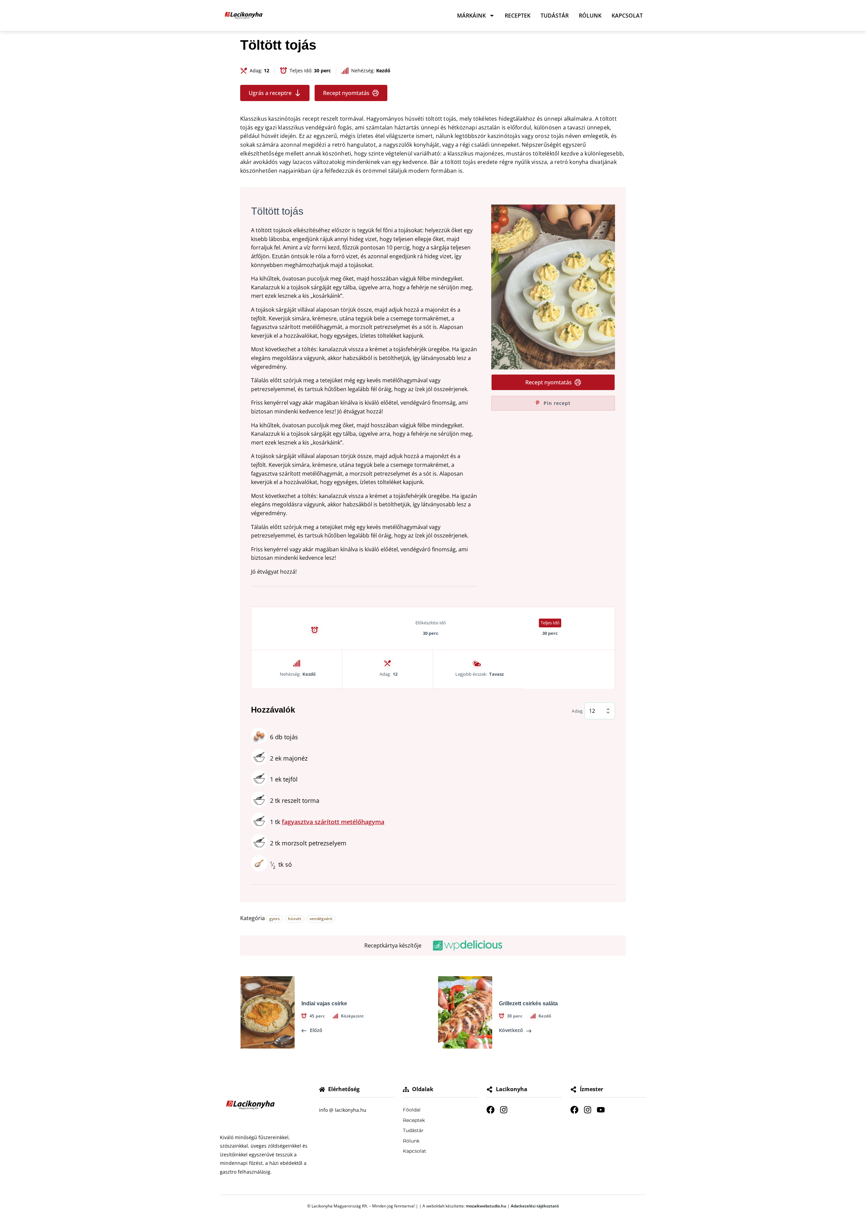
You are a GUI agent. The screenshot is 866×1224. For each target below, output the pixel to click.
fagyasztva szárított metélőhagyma (333, 822)
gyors (274, 918)
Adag (577, 711)
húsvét (294, 918)
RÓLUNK (590, 15)
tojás (284, 737)
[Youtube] (601, 1110)
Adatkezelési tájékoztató (535, 1206)
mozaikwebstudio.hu (486, 1206)
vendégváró (321, 918)
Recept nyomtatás (346, 93)
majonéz (288, 758)
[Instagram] (504, 1110)
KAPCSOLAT (627, 15)
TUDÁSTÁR (555, 15)
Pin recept (556, 403)
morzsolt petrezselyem (308, 843)
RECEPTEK (517, 15)
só (281, 864)
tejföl (284, 779)
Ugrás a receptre (270, 93)
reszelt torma (294, 800)
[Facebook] (490, 1110)
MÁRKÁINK (471, 15)
